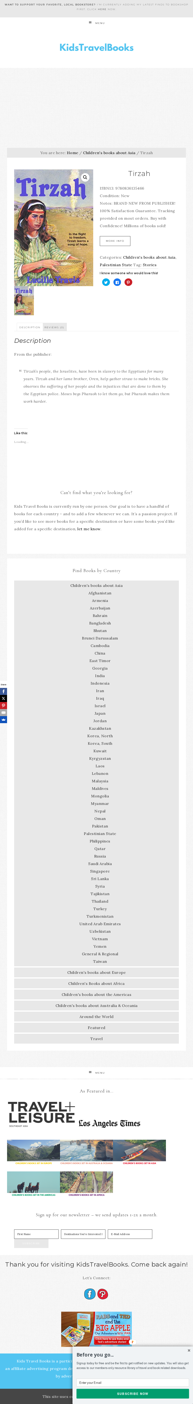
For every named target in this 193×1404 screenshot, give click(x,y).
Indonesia (100, 683)
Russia (100, 856)
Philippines (100, 841)
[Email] (3, 712)
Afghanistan (100, 593)
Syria (100, 886)
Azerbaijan (100, 608)
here (102, 9)
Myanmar (100, 803)
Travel (96, 1038)
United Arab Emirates (100, 923)
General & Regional (100, 954)
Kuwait (100, 751)
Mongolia (100, 796)
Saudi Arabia (100, 863)
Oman (100, 818)
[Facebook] (3, 691)
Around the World (97, 1016)
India (100, 675)
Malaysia (100, 781)
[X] (3, 698)
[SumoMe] (3, 719)
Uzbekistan (100, 931)
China (100, 653)
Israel (100, 705)
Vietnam (100, 938)
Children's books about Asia (109, 152)
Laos (100, 766)
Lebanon (100, 773)
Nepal (100, 811)
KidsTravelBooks (96, 48)
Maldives (100, 788)
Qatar (100, 848)
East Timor (100, 660)
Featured (96, 1027)
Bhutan (100, 630)
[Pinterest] (3, 705)
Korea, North (100, 735)
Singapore (100, 871)
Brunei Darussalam (100, 638)
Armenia (100, 600)
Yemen (100, 946)
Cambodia (100, 645)
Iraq (100, 698)
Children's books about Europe (96, 972)
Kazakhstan (100, 728)
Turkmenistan (100, 916)
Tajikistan (100, 893)
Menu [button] (100, 23)
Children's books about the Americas (97, 994)
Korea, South (100, 743)
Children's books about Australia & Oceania (97, 1005)
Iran (100, 690)
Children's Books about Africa (96, 983)
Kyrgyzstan (100, 758)
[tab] (30, 327)
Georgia (100, 668)
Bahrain (100, 615)
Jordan (100, 720)
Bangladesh (100, 623)
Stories (150, 264)
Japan (100, 713)
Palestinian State (116, 264)
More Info (115, 240)
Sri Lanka (100, 878)
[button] (132, 1354)
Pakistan (100, 826)
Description (29, 327)
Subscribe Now (133, 1393)
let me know (89, 528)
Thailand (100, 901)
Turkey (100, 908)
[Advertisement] (96, 103)
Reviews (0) (54, 327)
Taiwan (100, 961)
